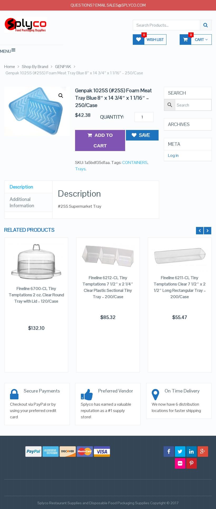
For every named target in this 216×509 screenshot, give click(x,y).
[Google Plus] (203, 451)
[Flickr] (180, 463)
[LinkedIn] (191, 451)
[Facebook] (169, 451)
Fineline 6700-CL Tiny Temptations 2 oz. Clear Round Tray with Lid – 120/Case (36, 295)
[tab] (28, 187)
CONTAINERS (135, 162)
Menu (5, 51)
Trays (80, 169)
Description (21, 187)
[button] (61, 95)
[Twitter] (180, 451)
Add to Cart (103, 140)
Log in (173, 155)
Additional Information (22, 202)
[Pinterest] (191, 463)
